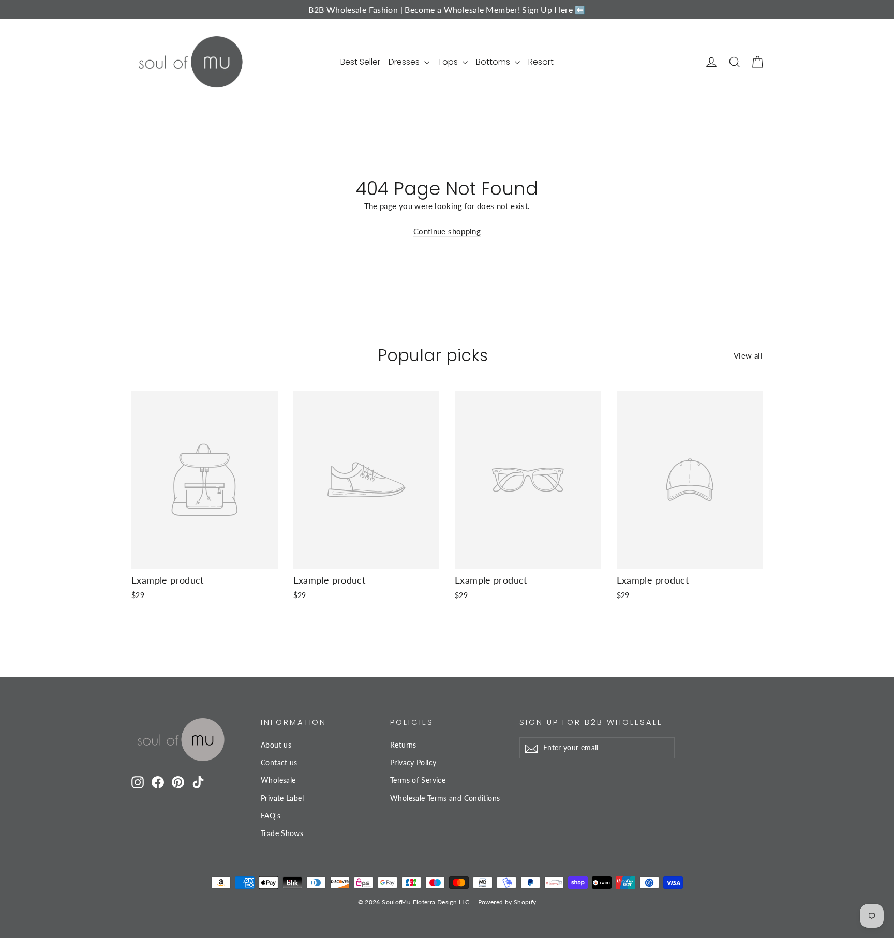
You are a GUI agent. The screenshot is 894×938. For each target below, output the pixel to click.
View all (748, 355)
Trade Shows (282, 833)
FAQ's (270, 815)
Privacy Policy (413, 762)
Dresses (405, 62)
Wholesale (278, 780)
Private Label (282, 798)
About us (276, 744)
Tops (449, 62)
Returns (403, 744)
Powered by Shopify (507, 902)
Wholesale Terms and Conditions (445, 798)
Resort (541, 62)
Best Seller (360, 62)
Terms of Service (417, 780)
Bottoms (494, 62)
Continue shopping (447, 231)
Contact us (279, 762)
